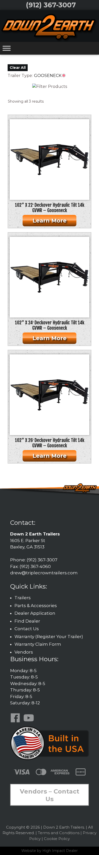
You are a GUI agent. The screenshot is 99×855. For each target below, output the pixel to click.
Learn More (49, 220)
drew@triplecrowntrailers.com (44, 572)
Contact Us (26, 628)
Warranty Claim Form (37, 644)
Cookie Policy (57, 838)
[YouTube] (30, 721)
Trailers (22, 597)
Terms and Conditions (58, 832)
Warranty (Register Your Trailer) (48, 636)
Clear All (18, 67)
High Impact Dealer (60, 850)
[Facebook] (16, 721)
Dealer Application (34, 613)
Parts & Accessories (35, 605)
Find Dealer (27, 621)
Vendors (23, 652)
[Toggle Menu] (7, 48)
